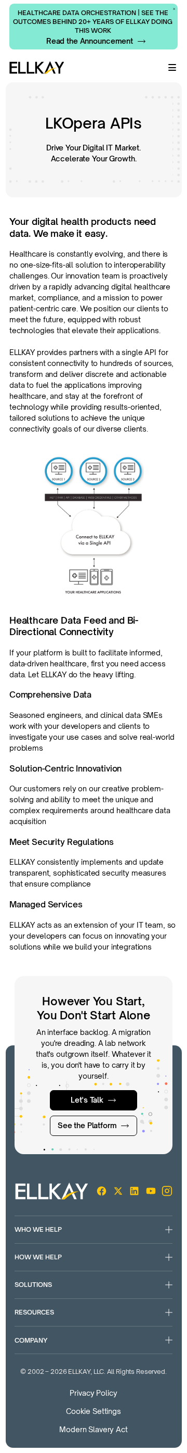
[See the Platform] (93, 1126)
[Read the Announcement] (96, 41)
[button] (93, 1229)
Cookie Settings (93, 1411)
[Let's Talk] (93, 1100)
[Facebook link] (101, 1190)
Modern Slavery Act (93, 1429)
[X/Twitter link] (118, 1190)
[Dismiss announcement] (174, 8)
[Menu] (172, 67)
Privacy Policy (93, 1392)
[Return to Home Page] (36, 67)
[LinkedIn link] (134, 1190)
